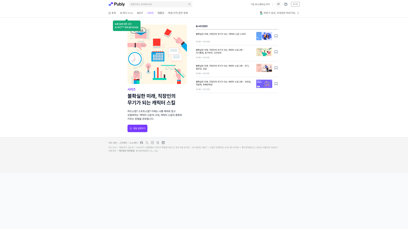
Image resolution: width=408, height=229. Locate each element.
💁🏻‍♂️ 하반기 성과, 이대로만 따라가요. (278, 12)
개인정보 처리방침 (127, 150)
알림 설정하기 (139, 128)
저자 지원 (112, 143)
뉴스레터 (133, 143)
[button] (126, 26)
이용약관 (112, 150)
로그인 (295, 4)
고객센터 (123, 143)
